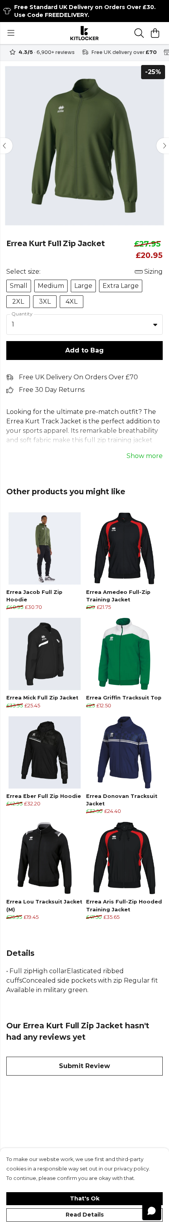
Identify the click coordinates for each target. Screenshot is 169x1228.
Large (83, 285)
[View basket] (155, 33)
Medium (51, 285)
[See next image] (162, 146)
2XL (18, 301)
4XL (71, 301)
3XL (45, 301)
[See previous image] (6, 146)
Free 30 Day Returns (51, 389)
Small (19, 285)
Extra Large (121, 285)
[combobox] (84, 324)
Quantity (22, 313)
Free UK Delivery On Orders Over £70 (78, 377)
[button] (155, 324)
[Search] (139, 33)
